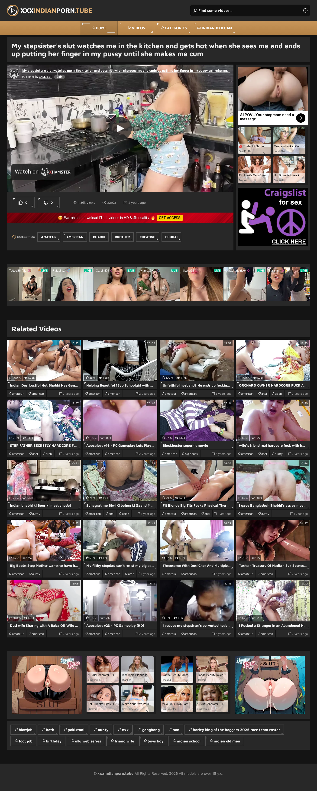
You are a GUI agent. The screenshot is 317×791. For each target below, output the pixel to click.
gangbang (151, 730)
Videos (138, 28)
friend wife (124, 741)
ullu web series (88, 741)
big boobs (191, 454)
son (176, 730)
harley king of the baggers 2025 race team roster (236, 730)
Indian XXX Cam (217, 28)
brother (122, 237)
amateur (49, 237)
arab (49, 454)
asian (278, 393)
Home (101, 28)
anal (264, 393)
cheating (147, 237)
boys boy (155, 741)
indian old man (227, 741)
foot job (25, 741)
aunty (279, 454)
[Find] (305, 10)
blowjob (25, 730)
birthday (53, 741)
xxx (125, 730)
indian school (188, 741)
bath (50, 730)
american (74, 237)
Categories (176, 28)
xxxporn (56, 10)
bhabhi (99, 237)
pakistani (76, 730)
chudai (171, 237)
